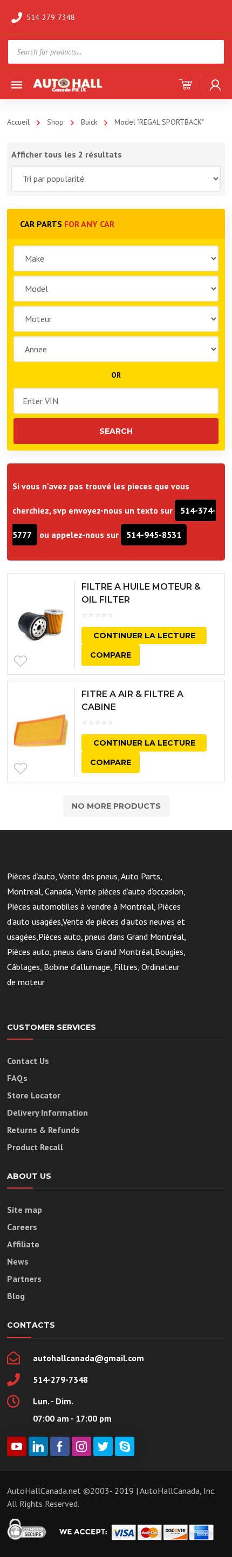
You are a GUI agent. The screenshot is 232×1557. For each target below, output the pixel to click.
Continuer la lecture (144, 635)
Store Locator (33, 1095)
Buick (89, 122)
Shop (55, 122)
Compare (110, 655)
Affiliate (23, 1244)
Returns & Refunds (43, 1129)
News (18, 1261)
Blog (16, 1295)
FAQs (17, 1078)
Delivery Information (47, 1112)
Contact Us (28, 1060)
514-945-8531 (153, 534)
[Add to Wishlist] (20, 661)
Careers (22, 1226)
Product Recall (35, 1147)
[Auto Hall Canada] (68, 84)
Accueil (18, 122)
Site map (24, 1209)
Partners (24, 1278)
